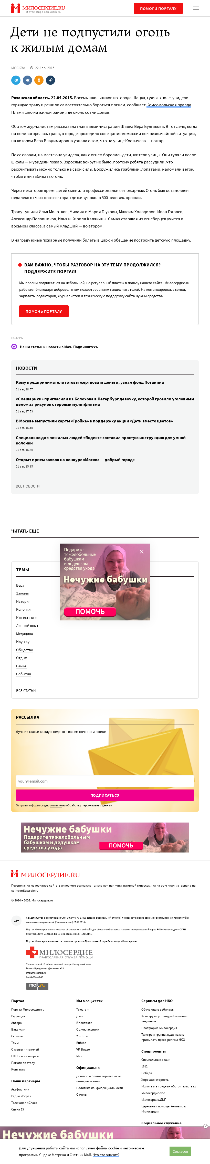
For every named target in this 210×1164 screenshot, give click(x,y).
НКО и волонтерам (25, 1056)
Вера (20, 585)
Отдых (21, 657)
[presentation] (105, 781)
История (23, 601)
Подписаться (105, 795)
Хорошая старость (155, 1079)
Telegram (82, 1009)
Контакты (18, 1069)
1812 (144, 1066)
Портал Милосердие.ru (27, 1009)
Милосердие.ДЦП (153, 1099)
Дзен (79, 1016)
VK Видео (83, 1049)
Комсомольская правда (168, 105)
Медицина (24, 633)
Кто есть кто (26, 617)
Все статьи (26, 690)
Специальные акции (155, 1059)
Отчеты (81, 1094)
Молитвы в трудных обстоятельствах (168, 1086)
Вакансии (18, 1029)
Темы (15, 1043)
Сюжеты (17, 1036)
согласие (56, 805)
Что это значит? (106, 1154)
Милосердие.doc (153, 1093)
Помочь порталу (44, 311)
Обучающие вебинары (157, 1009)
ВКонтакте (84, 1023)
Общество (24, 649)
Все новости (28, 486)
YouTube (82, 1036)
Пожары (17, 338)
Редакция (18, 1016)
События (23, 673)
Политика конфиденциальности (99, 1088)
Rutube (81, 1043)
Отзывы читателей (25, 1049)
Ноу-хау (22, 641)
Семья (21, 665)
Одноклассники (87, 1029)
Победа (146, 1073)
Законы (22, 593)
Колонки (23, 609)
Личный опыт (27, 625)
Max (79, 1056)
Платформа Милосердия (159, 1028)
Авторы (16, 1023)
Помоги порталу (158, 8)
